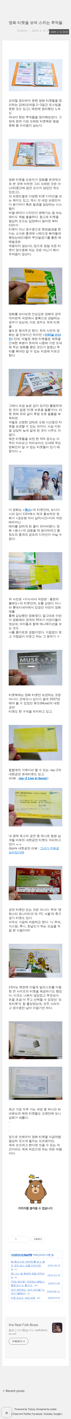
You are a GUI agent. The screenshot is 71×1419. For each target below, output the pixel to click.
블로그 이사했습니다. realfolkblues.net (28, 1331)
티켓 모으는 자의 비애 (23, 1297)
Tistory (31, 1409)
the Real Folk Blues (23, 1325)
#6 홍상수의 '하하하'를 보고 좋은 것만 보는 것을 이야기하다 (28, 1265)
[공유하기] (20, 1239)
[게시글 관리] (24, 1239)
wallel (53, 1409)
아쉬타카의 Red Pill (21, 1254)
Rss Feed (13, 1413)
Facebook (37, 1413)
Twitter (27, 1413)
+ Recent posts (13, 1391)
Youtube (48, 1413)
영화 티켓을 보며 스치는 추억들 (35, 22)
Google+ (57, 1413)
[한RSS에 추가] (35, 1215)
